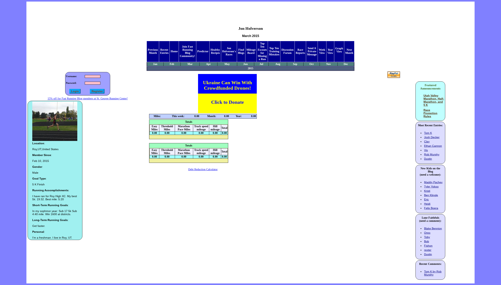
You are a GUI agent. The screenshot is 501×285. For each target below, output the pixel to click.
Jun (245, 64)
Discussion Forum (287, 51)
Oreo (427, 232)
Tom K (428, 132)
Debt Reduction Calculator (203, 169)
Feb (172, 64)
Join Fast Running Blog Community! (187, 51)
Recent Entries (164, 51)
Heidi (427, 203)
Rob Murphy (431, 154)
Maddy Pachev (433, 182)
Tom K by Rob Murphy (433, 273)
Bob (426, 241)
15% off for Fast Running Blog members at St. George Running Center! (88, 98)
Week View (322, 51)
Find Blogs (241, 51)
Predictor (202, 51)
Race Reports (300, 51)
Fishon (428, 245)
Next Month (349, 51)
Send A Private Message (312, 51)
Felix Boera (431, 208)
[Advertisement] (250, 11)
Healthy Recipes (215, 51)
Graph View (339, 50)
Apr (208, 64)
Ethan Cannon (433, 145)
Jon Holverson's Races (229, 51)
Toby (427, 237)
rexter (427, 250)
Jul (261, 64)
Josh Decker (432, 137)
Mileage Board (251, 51)
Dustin (428, 158)
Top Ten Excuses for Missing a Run (262, 51)
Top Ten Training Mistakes (274, 51)
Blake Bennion (433, 228)
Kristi (427, 190)
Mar (190, 64)
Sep (295, 64)
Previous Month (153, 51)
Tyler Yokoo (431, 186)
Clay (427, 141)
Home (174, 51)
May (227, 64)
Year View (330, 51)
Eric (426, 199)
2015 (250, 68)
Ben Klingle (431, 195)
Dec (346, 64)
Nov (328, 64)
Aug (277, 64)
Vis (426, 150)
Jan (155, 64)
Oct (311, 64)
